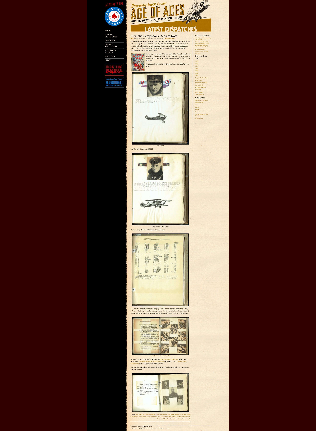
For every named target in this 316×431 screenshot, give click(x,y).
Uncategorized (199, 118)
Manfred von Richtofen (183, 416)
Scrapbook (170, 419)
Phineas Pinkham (200, 87)
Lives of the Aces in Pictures (168, 416)
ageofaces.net (199, 102)
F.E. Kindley (182, 414)
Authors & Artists (110, 51)
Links (107, 60)
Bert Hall (145, 414)
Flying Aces (198, 80)
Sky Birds (198, 89)
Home (108, 31)
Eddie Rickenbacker (161, 414)
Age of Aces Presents (201, 100)
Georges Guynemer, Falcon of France (151, 361)
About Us (110, 56)
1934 (196, 70)
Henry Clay (156, 416)
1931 (196, 63)
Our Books (111, 41)
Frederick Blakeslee (201, 82)
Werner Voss (177, 419)
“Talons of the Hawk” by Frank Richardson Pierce (202, 42)
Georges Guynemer (147, 416)
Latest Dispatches (111, 36)
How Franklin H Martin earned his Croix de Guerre (203, 46)
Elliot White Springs (173, 414)
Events (197, 107)
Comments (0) (186, 419)
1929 (196, 61)
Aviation (197, 105)
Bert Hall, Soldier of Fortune (169, 359)
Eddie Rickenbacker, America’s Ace (160, 355)
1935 (196, 73)
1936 (196, 75)
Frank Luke (137, 416)
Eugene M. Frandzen (201, 78)
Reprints (197, 112)
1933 (196, 68)
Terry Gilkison (199, 94)
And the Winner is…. (201, 49)
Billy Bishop (151, 414)
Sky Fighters (199, 92)
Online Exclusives (111, 45)
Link (132, 38)
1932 (196, 66)
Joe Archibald (199, 85)
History (197, 109)
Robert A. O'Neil (161, 419)
